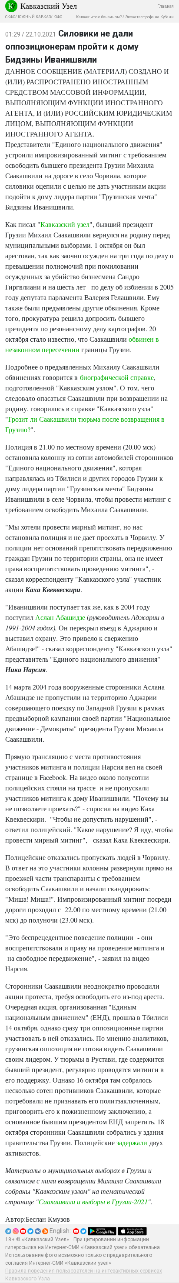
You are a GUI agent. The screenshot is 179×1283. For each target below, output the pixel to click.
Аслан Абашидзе (60, 617)
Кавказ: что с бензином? (99, 17)
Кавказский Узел (48, 5)
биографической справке (117, 377)
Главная (165, 6)
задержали (132, 1142)
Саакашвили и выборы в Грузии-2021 (93, 1201)
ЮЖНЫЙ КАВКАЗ (34, 17)
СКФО (10, 17)
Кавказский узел (65, 224)
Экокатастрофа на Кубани (149, 17)
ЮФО (57, 17)
